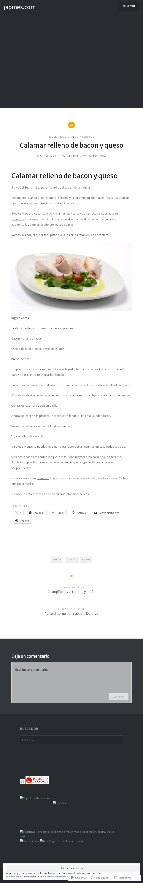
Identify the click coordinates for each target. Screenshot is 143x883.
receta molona (59, 137)
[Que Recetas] (29, 841)
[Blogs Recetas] (61, 841)
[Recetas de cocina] (37, 782)
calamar (72, 559)
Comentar (119, 696)
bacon (57, 559)
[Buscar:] (71, 739)
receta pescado (83, 137)
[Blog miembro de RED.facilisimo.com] (22, 782)
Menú (131, 6)
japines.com (20, 7)
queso (86, 559)
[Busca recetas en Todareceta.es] (34, 798)
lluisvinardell (68, 156)
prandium (17, 219)
